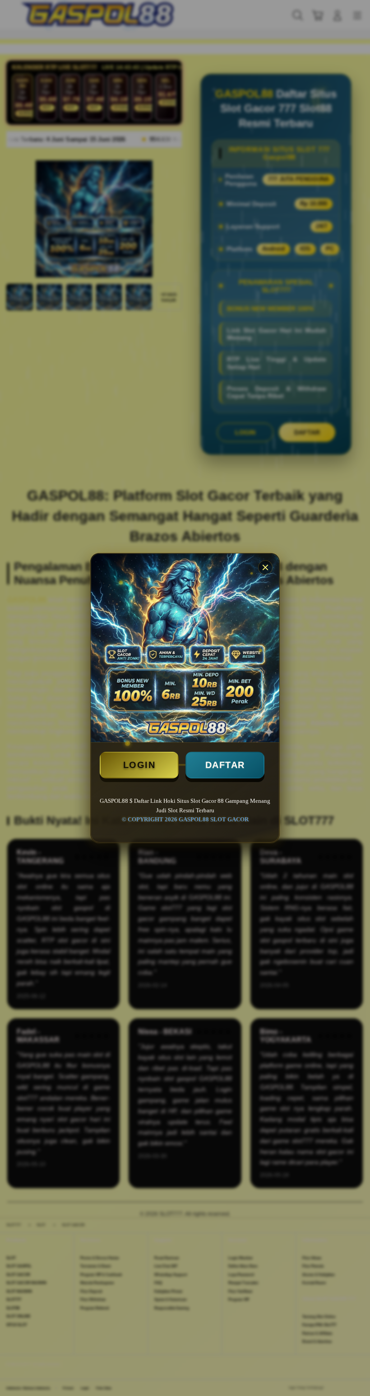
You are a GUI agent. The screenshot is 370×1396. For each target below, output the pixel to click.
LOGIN (139, 765)
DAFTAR (225, 765)
